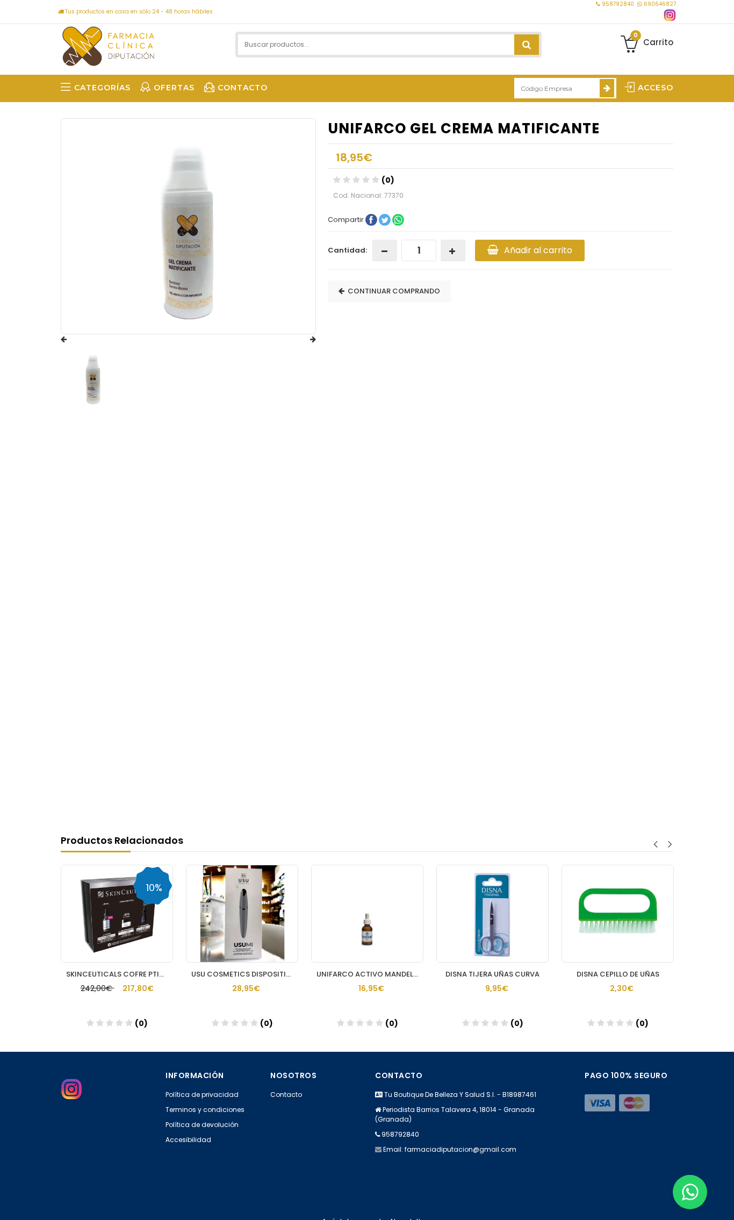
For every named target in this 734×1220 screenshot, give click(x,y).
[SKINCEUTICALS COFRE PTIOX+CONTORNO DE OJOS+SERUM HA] (65, 913)
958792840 (618, 4)
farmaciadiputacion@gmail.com (460, 1149)
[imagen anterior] (74, 339)
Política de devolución (202, 1124)
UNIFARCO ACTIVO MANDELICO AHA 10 (318, 974)
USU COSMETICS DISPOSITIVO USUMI (193, 974)
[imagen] (93, 377)
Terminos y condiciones (204, 1109)
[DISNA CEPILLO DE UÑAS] (566, 913)
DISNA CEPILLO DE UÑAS (566, 974)
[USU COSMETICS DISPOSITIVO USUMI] (191, 913)
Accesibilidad (188, 1139)
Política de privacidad (202, 1094)
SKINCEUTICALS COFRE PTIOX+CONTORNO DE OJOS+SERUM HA (68, 974)
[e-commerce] (108, 44)
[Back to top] (722, 1200)
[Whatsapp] (690, 1192)
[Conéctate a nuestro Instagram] (670, 15)
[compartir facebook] (372, 219)
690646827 (659, 4)
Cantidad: (347, 250)
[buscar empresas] (607, 88)
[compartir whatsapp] (398, 219)
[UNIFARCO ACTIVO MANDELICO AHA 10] (316, 913)
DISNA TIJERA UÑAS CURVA (441, 974)
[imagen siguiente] (302, 339)
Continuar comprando (392, 291)
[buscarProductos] (526, 44)
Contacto (286, 1094)
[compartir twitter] (385, 219)
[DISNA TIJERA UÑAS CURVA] (441, 913)
